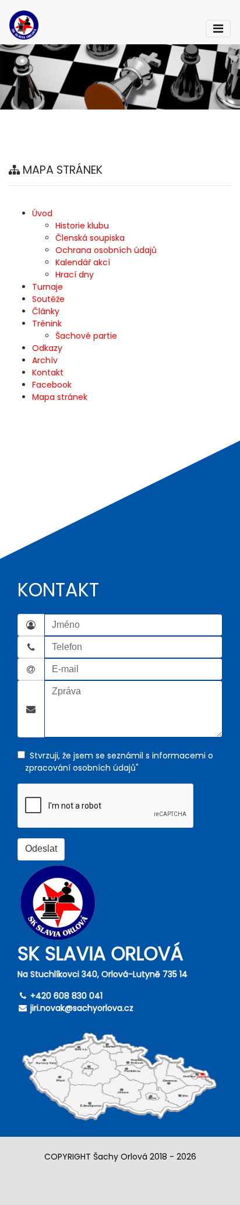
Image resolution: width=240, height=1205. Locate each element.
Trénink (47, 323)
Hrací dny (74, 274)
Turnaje (47, 287)
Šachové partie (86, 336)
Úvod (42, 213)
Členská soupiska (90, 238)
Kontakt (47, 372)
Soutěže (48, 299)
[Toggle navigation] (218, 28)
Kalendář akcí (82, 262)
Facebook (52, 385)
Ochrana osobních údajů (106, 250)
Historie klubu (82, 225)
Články (45, 311)
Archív (45, 360)
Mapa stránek (59, 397)
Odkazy (47, 348)
